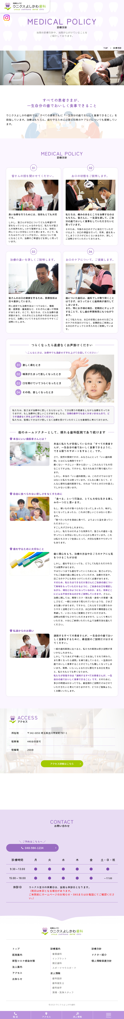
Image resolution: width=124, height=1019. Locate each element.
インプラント (59, 958)
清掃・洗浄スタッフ (63, 992)
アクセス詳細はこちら (62, 763)
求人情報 (77, 1016)
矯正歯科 (57, 963)
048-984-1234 (34, 848)
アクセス (46, 1016)
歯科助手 (57, 987)
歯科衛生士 (58, 983)
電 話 (15, 1016)
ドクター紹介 (99, 954)
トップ (16, 948)
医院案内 (17, 954)
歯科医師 (57, 978)
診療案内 (55, 948)
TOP (105, 47)
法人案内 (17, 967)
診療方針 (117, 47)
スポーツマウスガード (64, 967)
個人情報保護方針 (101, 961)
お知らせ (17, 979)
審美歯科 (57, 953)
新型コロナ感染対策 (23, 961)
